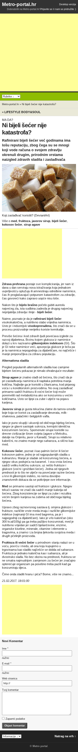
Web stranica (9, 678)
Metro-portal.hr (19, 4)
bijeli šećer (59, 221)
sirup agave (32, 224)
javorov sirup (41, 221)
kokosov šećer (12, 224)
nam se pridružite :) (65, 9)
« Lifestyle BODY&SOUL (21, 112)
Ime (5, 648)
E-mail (6, 663)
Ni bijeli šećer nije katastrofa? (39, 104)
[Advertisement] (39, 52)
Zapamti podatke (15, 718)
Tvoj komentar (10, 689)
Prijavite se (46, 9)
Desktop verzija (67, 4)
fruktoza (24, 221)
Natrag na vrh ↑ (65, 736)
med (14, 221)
